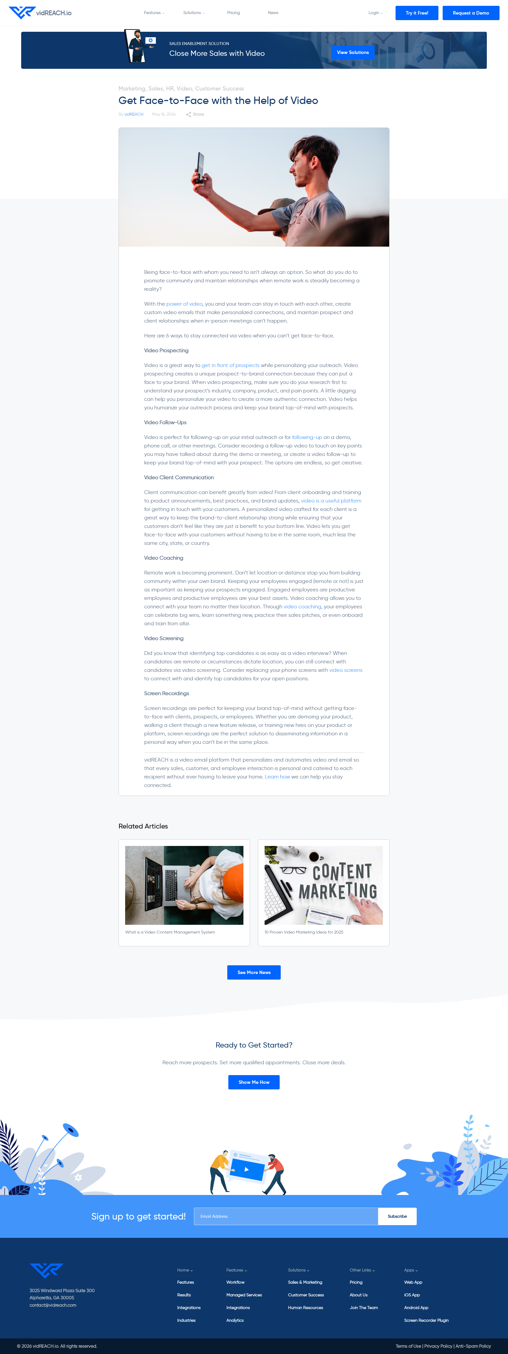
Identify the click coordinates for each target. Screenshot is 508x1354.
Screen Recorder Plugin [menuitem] (426, 1320)
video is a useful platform (331, 500)
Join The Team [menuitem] (364, 1307)
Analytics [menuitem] (235, 1320)
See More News (254, 972)
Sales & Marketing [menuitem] (305, 1282)
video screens (345, 670)
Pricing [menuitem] (233, 12)
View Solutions (353, 52)
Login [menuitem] (374, 12)
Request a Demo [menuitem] (471, 13)
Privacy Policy (438, 1346)
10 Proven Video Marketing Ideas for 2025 (304, 932)
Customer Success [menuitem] (306, 1294)
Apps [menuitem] (409, 1270)
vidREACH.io (54, 13)
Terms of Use (408, 1346)
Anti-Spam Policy (473, 1346)
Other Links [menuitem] (360, 1270)
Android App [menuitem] (416, 1307)
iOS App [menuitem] (412, 1294)
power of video (184, 304)
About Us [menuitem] (359, 1294)
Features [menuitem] (152, 12)
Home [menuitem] (183, 1270)
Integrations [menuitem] (189, 1307)
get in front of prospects (231, 365)
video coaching (302, 606)
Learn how (277, 776)
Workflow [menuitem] (235, 1282)
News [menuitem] (273, 12)
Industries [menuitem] (186, 1320)
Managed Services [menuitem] (244, 1294)
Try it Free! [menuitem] (417, 13)
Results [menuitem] (184, 1294)
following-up (307, 437)
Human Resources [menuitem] (305, 1307)
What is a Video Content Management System (170, 932)
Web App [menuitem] (413, 1282)
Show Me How (254, 1082)
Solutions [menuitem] (192, 12)
